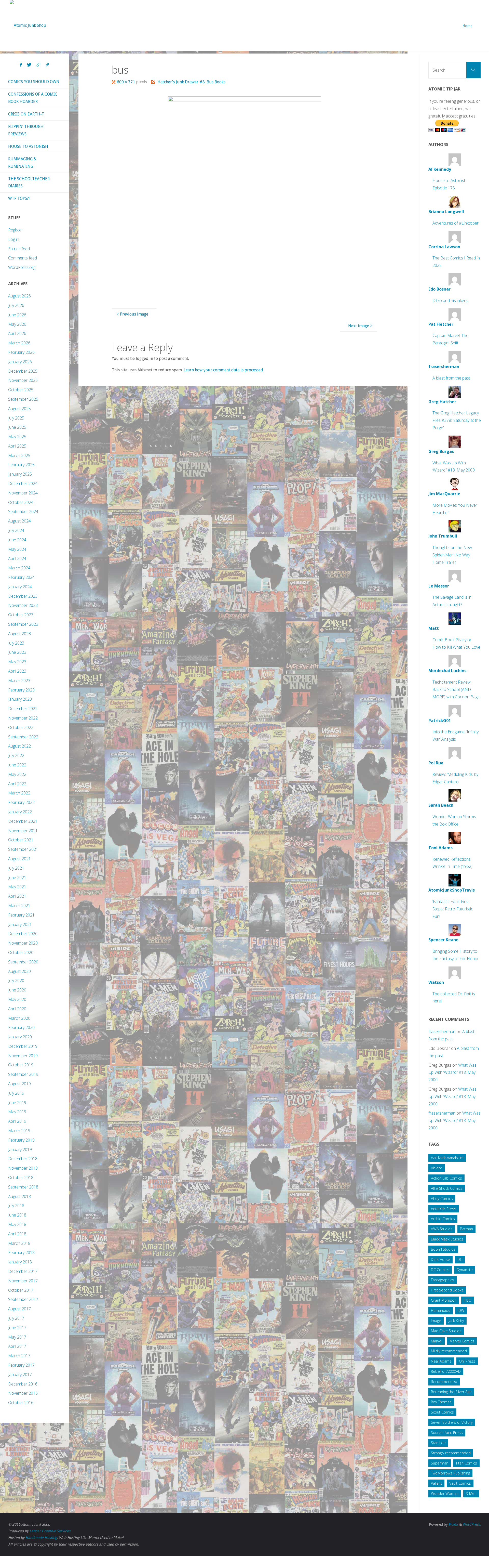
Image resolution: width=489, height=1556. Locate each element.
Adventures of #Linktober (455, 223)
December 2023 (22, 596)
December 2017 (22, 1271)
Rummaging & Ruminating (22, 162)
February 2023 (21, 690)
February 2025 (21, 464)
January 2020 (20, 1037)
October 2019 (20, 1065)
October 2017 (20, 1290)
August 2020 (19, 971)
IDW (461, 1310)
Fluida (453, 1524)
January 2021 (20, 924)
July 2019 (16, 1093)
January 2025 (20, 474)
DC (459, 1259)
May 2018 (17, 1224)
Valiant (436, 1483)
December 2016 (22, 1384)
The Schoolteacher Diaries (29, 182)
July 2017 (16, 1318)
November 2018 (23, 1168)
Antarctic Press (443, 1208)
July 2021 (16, 868)
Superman (439, 1463)
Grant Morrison (443, 1300)
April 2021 (17, 896)
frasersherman (441, 1031)
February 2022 (21, 802)
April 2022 (17, 784)
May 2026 (17, 324)
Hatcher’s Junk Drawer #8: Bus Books (191, 82)
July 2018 (16, 1205)
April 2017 (17, 1346)
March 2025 (19, 455)
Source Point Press (447, 1432)
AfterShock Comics (447, 1188)
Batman (466, 1228)
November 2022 (23, 718)
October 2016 (20, 1402)
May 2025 (17, 436)
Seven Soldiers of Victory (452, 1422)
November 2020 (23, 943)
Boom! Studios (443, 1249)
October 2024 (20, 502)
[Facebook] (20, 65)
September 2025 (23, 399)
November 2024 (23, 493)
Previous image (134, 314)
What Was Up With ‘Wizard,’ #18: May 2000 (452, 1072)
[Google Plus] (38, 65)
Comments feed (22, 258)
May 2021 (17, 887)
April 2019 (17, 1121)
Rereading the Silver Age (451, 1391)
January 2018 (20, 1262)
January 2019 (20, 1149)
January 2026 (20, 361)
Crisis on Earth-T (26, 114)
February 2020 (21, 1027)
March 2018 (19, 1243)
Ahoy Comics (442, 1198)
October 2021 (20, 840)
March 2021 (19, 905)
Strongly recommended (451, 1452)
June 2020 (17, 990)
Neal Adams (441, 1361)
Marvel (436, 1341)
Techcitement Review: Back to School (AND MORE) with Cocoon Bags (456, 689)
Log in (13, 239)
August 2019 (19, 1084)
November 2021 (23, 830)
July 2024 (16, 530)
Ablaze (436, 1168)
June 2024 (17, 540)
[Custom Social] (47, 65)
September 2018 (23, 1187)
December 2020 (22, 933)
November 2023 (23, 605)
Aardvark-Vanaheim (447, 1157)
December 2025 (22, 371)
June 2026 (17, 315)
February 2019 (21, 1140)
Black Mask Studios (447, 1239)
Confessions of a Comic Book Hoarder (32, 98)
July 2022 (16, 755)
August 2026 (19, 296)
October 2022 (20, 727)
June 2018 (17, 1215)
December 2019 (22, 1046)
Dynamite (465, 1269)
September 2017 (23, 1299)
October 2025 (20, 390)
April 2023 (17, 671)
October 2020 (20, 952)
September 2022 (23, 737)
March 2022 (19, 793)
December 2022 (22, 708)
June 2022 (17, 765)
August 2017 (19, 1309)
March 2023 (19, 680)
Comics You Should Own (33, 81)
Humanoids (440, 1310)
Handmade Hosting (41, 1538)
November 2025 (23, 380)
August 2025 (19, 408)
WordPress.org (21, 267)
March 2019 (19, 1130)
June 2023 (17, 652)
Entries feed (19, 249)
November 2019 (23, 1055)
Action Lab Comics (446, 1178)
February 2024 (21, 577)
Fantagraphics (442, 1279)
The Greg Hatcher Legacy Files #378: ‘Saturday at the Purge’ (456, 420)
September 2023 (23, 624)
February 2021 (21, 915)
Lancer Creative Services (50, 1531)
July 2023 (16, 643)
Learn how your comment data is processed (223, 370)
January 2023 (20, 699)
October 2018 (20, 1177)
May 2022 (17, 774)
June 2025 (17, 427)
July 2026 (16, 305)
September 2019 (23, 1074)
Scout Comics (442, 1412)
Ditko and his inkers (450, 300)
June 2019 (17, 1102)
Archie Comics (443, 1218)
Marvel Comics (462, 1341)
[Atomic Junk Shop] (28, 20)
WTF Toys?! (19, 198)
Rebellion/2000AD (446, 1371)
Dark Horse (440, 1259)
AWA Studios (442, 1228)
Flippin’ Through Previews (26, 130)
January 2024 (20, 587)
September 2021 (23, 849)
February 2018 (21, 1252)
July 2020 (16, 980)
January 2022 (20, 812)
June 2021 (17, 877)
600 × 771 (126, 82)
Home (467, 26)
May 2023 (17, 661)
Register (15, 230)
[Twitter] (29, 65)
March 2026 (19, 343)
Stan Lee (438, 1442)
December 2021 (22, 821)
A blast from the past (451, 378)
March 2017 (19, 1355)
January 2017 (20, 1374)
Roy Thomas (441, 1402)
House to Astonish (28, 146)
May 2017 (17, 1337)
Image (436, 1320)
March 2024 (19, 568)
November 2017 (23, 1281)
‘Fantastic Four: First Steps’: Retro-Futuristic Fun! (452, 909)
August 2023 (19, 633)
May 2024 (17, 549)
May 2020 (17, 999)
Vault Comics (460, 1483)
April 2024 (17, 558)
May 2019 (17, 1112)
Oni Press (467, 1361)
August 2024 (19, 521)
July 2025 (16, 418)
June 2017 (17, 1327)
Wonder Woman (444, 1493)
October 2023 (20, 615)
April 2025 (17, 446)
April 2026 (17, 333)
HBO (467, 1300)
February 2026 (21, 352)
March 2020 (19, 1018)
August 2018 (19, 1196)
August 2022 (19, 746)
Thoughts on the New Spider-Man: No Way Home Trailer (452, 555)
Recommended (444, 1381)
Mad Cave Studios (446, 1330)
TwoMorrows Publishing (450, 1473)
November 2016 (23, 1393)
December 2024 (22, 483)
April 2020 (17, 1009)
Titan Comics (466, 1463)
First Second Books (447, 1290)
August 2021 (19, 858)
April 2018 (17, 1234)
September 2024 (23, 511)
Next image (358, 325)
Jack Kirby (456, 1320)
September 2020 (23, 962)
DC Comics (440, 1269)
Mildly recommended (449, 1351)
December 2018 (22, 1158)
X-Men (471, 1493)
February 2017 (21, 1365)
